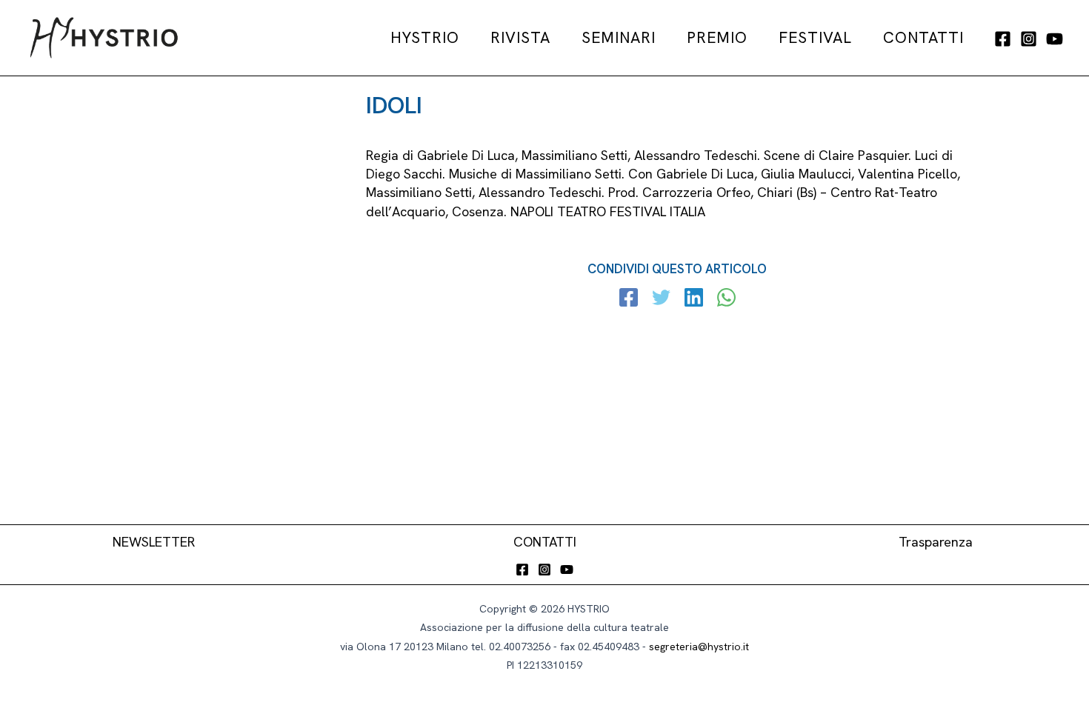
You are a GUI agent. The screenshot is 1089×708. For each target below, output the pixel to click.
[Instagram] (1028, 38)
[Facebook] (1002, 38)
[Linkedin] (694, 299)
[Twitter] (661, 299)
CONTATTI (544, 541)
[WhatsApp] (726, 299)
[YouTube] (1054, 38)
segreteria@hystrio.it (699, 646)
